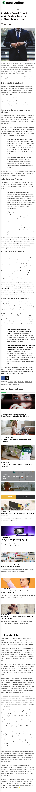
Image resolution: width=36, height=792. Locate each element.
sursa (28, 257)
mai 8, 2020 (6, 614)
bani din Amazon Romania (15, 244)
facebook (21, 381)
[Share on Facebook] (3, 378)
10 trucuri (12, 291)
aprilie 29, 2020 (7, 511)
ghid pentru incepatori (15, 129)
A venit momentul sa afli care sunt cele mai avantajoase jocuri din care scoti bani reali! (14, 540)
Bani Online (15, 3)
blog (15, 381)
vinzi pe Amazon (21, 248)
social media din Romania (21, 310)
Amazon (10, 381)
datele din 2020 (21, 117)
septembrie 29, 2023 (8, 412)
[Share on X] (7, 378)
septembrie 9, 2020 (8, 437)
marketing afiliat (7, 384)
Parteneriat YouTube (26, 271)
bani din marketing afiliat (25, 131)
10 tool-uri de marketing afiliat (22, 173)
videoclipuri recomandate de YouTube (14, 295)
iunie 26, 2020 (6, 462)
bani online (14, 86)
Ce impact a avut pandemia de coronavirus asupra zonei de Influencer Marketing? (16, 565)
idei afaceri (28, 381)
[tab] (8, 497)
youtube (15, 384)
